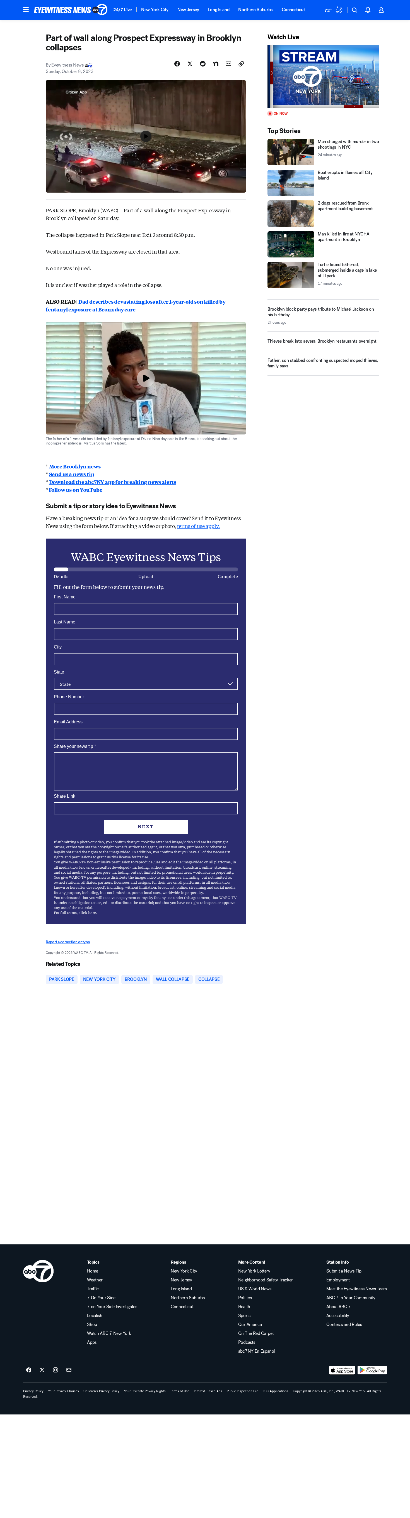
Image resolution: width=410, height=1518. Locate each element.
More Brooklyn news (75, 466)
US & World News (254, 1289)
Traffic (93, 1289)
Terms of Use (179, 1391)
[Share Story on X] (190, 63)
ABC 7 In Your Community (350, 1298)
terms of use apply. (198, 525)
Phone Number (69, 696)
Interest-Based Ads (208, 1391)
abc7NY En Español (256, 1351)
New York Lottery (254, 1271)
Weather (95, 1280)
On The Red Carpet (256, 1333)
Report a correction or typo (68, 942)
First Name (65, 597)
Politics (245, 1298)
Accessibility (337, 1315)
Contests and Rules (344, 1324)
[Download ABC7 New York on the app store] (342, 1370)
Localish (94, 1315)
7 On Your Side (101, 1298)
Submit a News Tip (343, 1271)
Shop (92, 1324)
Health (244, 1307)
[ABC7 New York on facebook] (28, 1370)
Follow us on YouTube (75, 489)
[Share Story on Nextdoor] (215, 63)
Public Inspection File (242, 1391)
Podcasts (246, 1342)
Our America (250, 1324)
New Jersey (188, 10)
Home (92, 1271)
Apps (92, 1342)
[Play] (323, 76)
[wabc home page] (38, 1271)
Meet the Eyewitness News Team (356, 1289)
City (58, 647)
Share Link (64, 796)
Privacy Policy (33, 1391)
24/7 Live (122, 10)
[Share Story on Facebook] (177, 63)
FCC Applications (275, 1391)
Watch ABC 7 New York (109, 1333)
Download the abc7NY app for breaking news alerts (112, 481)
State (59, 672)
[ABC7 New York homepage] (71, 10)
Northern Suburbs (255, 10)
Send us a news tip (71, 474)
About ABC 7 (338, 1307)
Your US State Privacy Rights (145, 1391)
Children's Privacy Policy (101, 1391)
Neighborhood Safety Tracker (265, 1280)
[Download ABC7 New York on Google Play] (372, 1370)
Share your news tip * (75, 746)
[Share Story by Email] (228, 63)
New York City (154, 10)
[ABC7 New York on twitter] (42, 1370)
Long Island (218, 10)
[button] (26, 9)
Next (146, 826)
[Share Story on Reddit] (203, 63)
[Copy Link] (241, 63)
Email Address (68, 721)
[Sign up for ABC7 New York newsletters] (68, 1370)
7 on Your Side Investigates (112, 1307)
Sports (244, 1315)
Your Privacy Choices (63, 1391)
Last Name (64, 622)
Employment (338, 1280)
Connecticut (293, 10)
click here (87, 912)
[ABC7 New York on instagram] (55, 1370)
